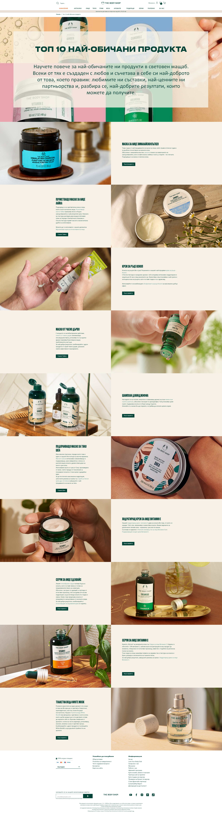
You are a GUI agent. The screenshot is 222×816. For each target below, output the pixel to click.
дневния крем (74, 604)
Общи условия (97, 759)
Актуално (78, 8)
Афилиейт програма (135, 770)
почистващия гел (62, 604)
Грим (101, 8)
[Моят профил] (157, 3)
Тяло (95, 8)
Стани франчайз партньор (137, 781)
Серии (141, 8)
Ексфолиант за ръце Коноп (153, 284)
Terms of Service (78, 798)
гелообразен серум (67, 584)
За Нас (161, 8)
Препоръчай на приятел (136, 775)
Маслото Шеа (60, 459)
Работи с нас (132, 768)
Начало (58, 14)
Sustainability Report (135, 784)
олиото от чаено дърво (64, 335)
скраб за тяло (82, 479)
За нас (130, 759)
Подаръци (130, 8)
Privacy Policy (72, 798)
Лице (88, 8)
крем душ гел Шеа (62, 481)
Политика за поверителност (102, 761)
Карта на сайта (98, 768)
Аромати (117, 8)
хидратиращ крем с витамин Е (138, 523)
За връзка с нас (133, 764)
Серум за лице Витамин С (158, 644)
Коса (108, 8)
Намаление (63, 8)
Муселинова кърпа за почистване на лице (70, 229)
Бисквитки (96, 766)
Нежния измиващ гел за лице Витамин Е (151, 530)
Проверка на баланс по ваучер (138, 779)
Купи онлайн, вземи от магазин (139, 773)
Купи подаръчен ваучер (136, 777)
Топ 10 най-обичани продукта (72, 14)
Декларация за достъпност (137, 786)
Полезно (151, 8)
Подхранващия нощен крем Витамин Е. (135, 532)
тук (133, 811)
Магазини (131, 766)
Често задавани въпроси (101, 764)
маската (147, 152)
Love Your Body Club (135, 761)
